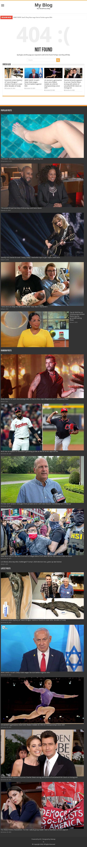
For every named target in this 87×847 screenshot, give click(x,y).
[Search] (58, 60)
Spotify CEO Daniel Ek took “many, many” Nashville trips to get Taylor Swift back (30, 257)
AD (40, 839)
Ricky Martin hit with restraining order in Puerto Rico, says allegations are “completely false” (35, 399)
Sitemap (52, 839)
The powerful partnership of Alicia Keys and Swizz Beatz (21, 208)
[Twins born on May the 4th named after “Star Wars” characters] (42, 284)
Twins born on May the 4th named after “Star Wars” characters (24, 307)
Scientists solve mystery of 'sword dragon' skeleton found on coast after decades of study (13, 83)
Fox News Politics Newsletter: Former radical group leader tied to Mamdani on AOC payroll (34, 830)
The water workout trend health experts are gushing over (22, 159)
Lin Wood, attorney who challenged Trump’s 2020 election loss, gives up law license (31, 562)
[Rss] (43, 842)
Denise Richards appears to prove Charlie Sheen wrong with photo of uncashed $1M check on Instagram (73, 84)
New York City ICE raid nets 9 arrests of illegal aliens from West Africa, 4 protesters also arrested (36, 556)
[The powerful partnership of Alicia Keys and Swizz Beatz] (42, 185)
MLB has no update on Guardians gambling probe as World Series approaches (29, 451)
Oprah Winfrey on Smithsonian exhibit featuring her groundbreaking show (77, 316)
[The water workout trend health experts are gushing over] (42, 136)
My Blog (43, 5)
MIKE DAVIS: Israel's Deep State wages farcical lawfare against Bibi (33, 83)
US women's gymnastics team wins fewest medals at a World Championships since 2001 (38, 17)
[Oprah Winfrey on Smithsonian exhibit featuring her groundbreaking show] (35, 329)
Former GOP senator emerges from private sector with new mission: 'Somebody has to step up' (36, 504)
